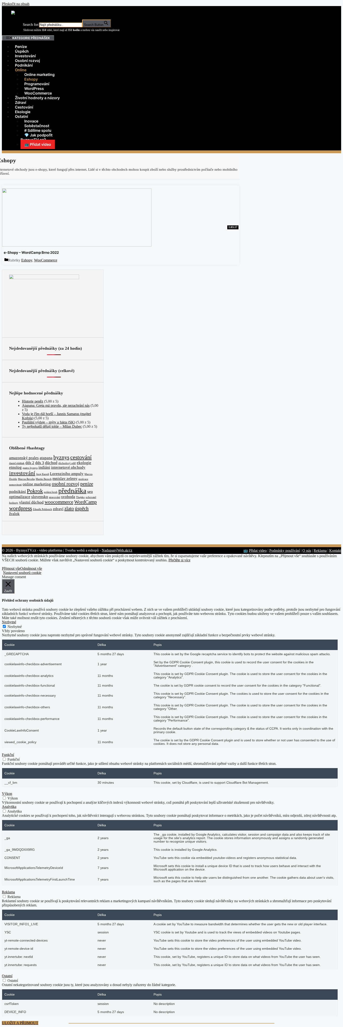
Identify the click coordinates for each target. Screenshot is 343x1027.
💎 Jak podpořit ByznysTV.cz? (36, 137)
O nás (306, 550)
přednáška (72, 490)
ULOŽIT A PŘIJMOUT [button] (20, 1023)
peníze (86, 484)
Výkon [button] (7, 794)
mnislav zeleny (64, 478)
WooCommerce (38, 93)
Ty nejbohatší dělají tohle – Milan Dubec (52, 426)
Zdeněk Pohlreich (42, 509)
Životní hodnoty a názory (37, 97)
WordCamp (85, 502)
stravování (54, 497)
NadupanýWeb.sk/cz (117, 550)
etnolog (15, 467)
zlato (69, 508)
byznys (61, 457)
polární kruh (50, 492)
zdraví (58, 509)
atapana (46, 458)
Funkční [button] (8, 755)
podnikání (17, 491)
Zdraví (20, 102)
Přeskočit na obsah (15, 4)
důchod (51, 463)
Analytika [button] (9, 807)
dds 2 (29, 463)
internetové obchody (68, 467)
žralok (14, 514)
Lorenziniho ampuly (67, 473)
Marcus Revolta (26, 479)
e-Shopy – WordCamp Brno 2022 (31, 252)
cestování (81, 457)
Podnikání (24, 65)
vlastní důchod (31, 502)
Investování (25, 56)
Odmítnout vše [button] (31, 568)
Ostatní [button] (7, 976)
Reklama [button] (8, 892)
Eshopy (26, 260)
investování (22, 473)
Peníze (21, 46)
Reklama (320, 550)
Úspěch (22, 51)
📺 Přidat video (37, 144)
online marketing (37, 484)
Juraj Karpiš (42, 474)
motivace (83, 479)
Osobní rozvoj (27, 60)
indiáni (44, 467)
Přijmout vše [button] (11, 568)
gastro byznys (30, 468)
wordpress (20, 508)
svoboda (68, 497)
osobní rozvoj (65, 484)
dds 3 (39, 463)
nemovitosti (15, 484)
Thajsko (80, 497)
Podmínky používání (284, 550)
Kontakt (335, 550)
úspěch (82, 508)
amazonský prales (24, 458)
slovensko (39, 497)
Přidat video (258, 550)
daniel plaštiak (16, 463)
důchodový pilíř (67, 463)
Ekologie (22, 111)
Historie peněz (32, 401)
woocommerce (59, 502)
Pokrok (35, 491)
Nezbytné (14, 627)
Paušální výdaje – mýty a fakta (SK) (48, 422)
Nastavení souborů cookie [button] (22, 573)
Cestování (24, 107)
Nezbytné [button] (9, 622)
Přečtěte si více (179, 560)
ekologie (84, 463)
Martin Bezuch (44, 479)
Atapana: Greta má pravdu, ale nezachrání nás (56, 405)
